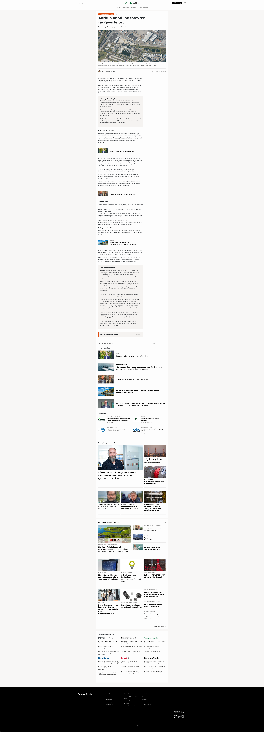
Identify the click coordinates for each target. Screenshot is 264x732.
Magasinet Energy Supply (107, 14)
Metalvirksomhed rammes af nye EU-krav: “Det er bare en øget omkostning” (108, 653)
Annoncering (108, 702)
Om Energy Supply (146, 704)
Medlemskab (108, 699)
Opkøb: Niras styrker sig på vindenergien (122, 194)
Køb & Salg (126, 7)
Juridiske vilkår (127, 700)
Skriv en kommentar (160, 344)
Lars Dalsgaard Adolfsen (108, 71)
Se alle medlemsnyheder (160, 626)
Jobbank (133, 7)
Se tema (138, 334)
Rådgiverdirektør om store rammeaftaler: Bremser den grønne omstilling (108, 668)
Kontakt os (144, 699)
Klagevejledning (127, 703)
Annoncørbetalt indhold (129, 706)
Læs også (112, 149)
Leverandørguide (143, 7)
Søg (82, 3)
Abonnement (108, 696)
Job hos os (144, 702)
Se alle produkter (109, 704)
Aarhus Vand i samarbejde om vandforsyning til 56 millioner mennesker (123, 243)
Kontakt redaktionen (147, 696)
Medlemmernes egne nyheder (109, 522)
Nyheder (118, 7)
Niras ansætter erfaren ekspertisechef (122, 151)
